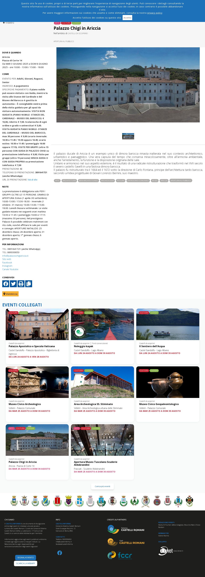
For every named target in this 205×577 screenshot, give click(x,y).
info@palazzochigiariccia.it (15, 255)
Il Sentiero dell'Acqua (152, 346)
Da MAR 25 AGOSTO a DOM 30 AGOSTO (29, 411)
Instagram (7, 265)
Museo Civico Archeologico (25, 404)
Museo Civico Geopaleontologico (159, 404)
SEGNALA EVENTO (25, 557)
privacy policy (154, 12)
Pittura (120, 180)
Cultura (66, 23)
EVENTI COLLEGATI (22, 305)
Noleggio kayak (83, 346)
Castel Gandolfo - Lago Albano (89, 350)
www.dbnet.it (178, 551)
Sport (98, 312)
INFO (58, 519)
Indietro (9, 22)
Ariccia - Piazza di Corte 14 (21, 465)
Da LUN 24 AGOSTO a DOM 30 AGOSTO (94, 353)
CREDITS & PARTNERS (117, 519)
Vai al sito (32, 179)
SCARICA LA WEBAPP (25, 563)
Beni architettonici (88, 180)
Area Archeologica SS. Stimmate (93, 404)
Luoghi (76, 23)
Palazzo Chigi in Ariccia (23, 462)
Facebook (7, 262)
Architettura (69, 180)
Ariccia (164, 180)
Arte (57, 23)
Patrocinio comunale (138, 180)
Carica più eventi (102, 486)
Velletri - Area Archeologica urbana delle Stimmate (98, 408)
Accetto (127, 17)
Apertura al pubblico (64, 41)
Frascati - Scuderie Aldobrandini (89, 468)
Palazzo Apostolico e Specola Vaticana (32, 346)
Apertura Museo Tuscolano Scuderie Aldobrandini (95, 463)
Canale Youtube (10, 269)
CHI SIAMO (9, 519)
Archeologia (107, 180)
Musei (154, 180)
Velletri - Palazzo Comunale (22, 408)
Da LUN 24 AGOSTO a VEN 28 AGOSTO (29, 356)
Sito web (6, 258)
